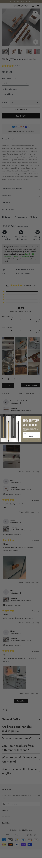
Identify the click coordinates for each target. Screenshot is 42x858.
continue (31, 437)
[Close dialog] (40, 417)
